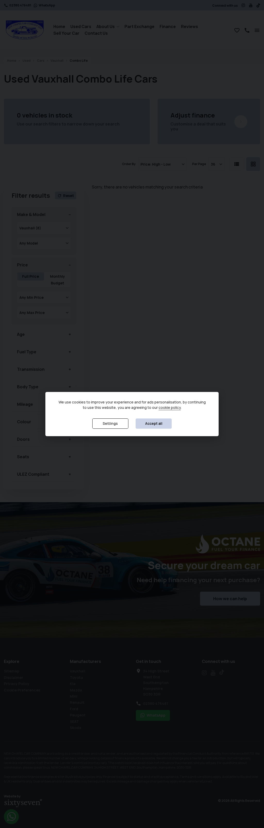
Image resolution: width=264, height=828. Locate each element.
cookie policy (170, 407)
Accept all (153, 423)
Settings (110, 423)
